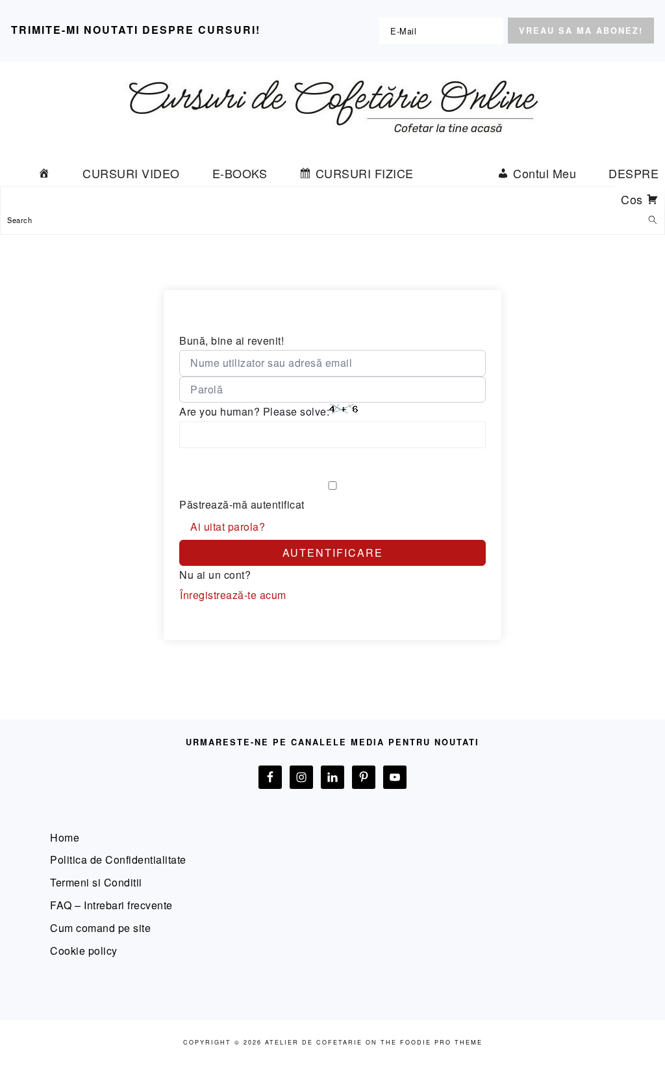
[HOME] (44, 173)
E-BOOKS (240, 173)
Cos (632, 199)
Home (64, 837)
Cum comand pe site (100, 927)
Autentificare (332, 552)
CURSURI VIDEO (131, 173)
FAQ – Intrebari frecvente (111, 905)
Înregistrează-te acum (233, 594)
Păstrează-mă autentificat (242, 504)
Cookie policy (84, 950)
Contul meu (544, 173)
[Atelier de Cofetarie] (332, 144)
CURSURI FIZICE (365, 173)
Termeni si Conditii (96, 882)
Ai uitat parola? (227, 526)
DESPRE (634, 173)
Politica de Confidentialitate (118, 859)
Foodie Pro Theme (441, 1042)
